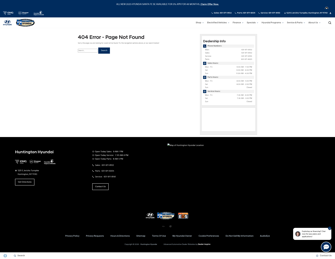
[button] (326, 8)
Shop (198, 23)
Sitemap (140, 236)
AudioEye (265, 236)
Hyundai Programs (271, 23)
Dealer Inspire (204, 244)
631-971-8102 (246, 50)
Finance (237, 23)
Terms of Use (159, 236)
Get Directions (25, 182)
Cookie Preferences (209, 236)
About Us (313, 23)
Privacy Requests (95, 236)
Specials (251, 23)
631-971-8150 (246, 56)
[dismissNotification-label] (329, 228)
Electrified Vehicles (217, 23)
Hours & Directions (120, 236)
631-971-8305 (246, 59)
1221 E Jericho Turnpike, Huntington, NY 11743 (307, 13)
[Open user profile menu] (330, 13)
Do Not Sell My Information (239, 236)
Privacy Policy (72, 236)
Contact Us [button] (100, 187)
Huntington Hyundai (148, 244)
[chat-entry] (326, 247)
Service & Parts (295, 23)
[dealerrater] (170, 226)
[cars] (163, 226)
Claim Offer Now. (209, 4)
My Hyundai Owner (182, 236)
